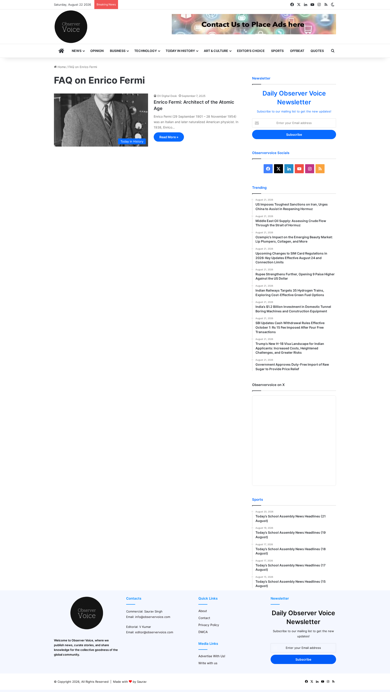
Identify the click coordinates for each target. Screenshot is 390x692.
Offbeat (297, 51)
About (202, 611)
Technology (145, 51)
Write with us (207, 663)
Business (117, 51)
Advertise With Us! (211, 656)
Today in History (180, 51)
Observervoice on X (268, 385)
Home (61, 67)
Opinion (97, 51)
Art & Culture (216, 51)
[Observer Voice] (71, 27)
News (76, 51)
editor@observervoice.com (154, 632)
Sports (277, 51)
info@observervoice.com (152, 617)
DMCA (203, 632)
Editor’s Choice (251, 51)
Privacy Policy (208, 625)
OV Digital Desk (167, 96)
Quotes (317, 51)
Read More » (168, 137)
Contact (204, 618)
